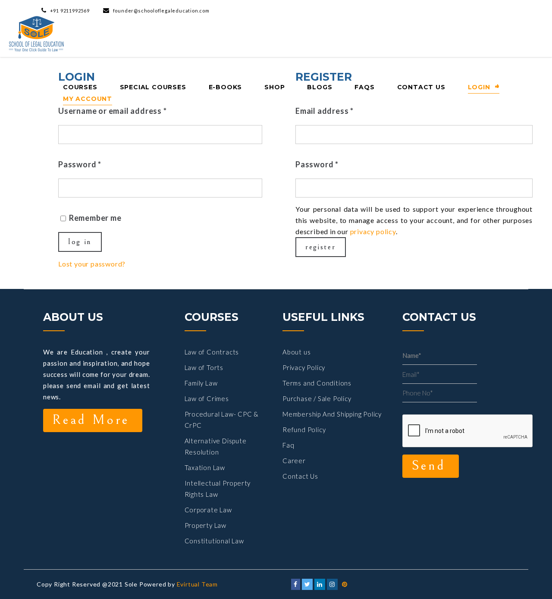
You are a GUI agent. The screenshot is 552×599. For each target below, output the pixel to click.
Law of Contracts (212, 352)
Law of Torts (204, 367)
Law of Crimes (207, 398)
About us (296, 352)
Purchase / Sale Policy (316, 398)
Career (294, 460)
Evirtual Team (197, 584)
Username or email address (112, 111)
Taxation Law (205, 467)
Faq (288, 445)
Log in (80, 241)
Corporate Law (208, 510)
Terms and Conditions (316, 383)
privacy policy (373, 231)
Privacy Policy (303, 367)
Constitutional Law (214, 541)
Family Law (201, 383)
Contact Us (300, 476)
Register (320, 246)
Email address (324, 111)
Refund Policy (304, 429)
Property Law (206, 525)
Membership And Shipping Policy (332, 414)
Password (79, 164)
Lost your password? (91, 264)
